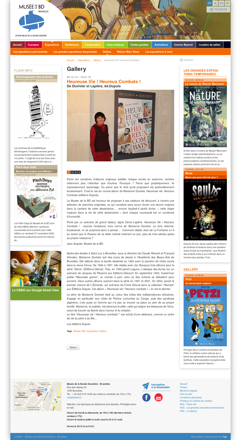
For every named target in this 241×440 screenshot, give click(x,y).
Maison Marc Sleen (128, 51)
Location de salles (209, 44)
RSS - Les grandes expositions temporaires (202, 407)
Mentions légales (188, 390)
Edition (103, 331)
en (221, 3)
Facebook (146, 397)
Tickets (221, 9)
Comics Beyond (183, 44)
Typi (225, 436)
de (227, 3)
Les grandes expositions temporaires (75, 51)
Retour (73, 347)
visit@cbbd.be (74, 397)
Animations (161, 44)
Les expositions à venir (158, 51)
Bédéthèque (72, 44)
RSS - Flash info (188, 404)
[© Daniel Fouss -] (120, 125)
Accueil (17, 44)
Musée (77, 331)
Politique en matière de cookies (196, 400)
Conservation (93, 44)
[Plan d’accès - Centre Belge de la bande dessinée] (37, 396)
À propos (33, 44)
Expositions (52, 44)
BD (83, 331)
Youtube (158, 397)
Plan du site (186, 394)
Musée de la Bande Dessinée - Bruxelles (40, 20)
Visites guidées (139, 44)
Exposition (92, 331)
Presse (183, 387)
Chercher (188, 59)
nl (215, 3)
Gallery (107, 51)
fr (209, 3)
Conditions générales (191, 397)
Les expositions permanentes (30, 51)
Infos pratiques (115, 44)
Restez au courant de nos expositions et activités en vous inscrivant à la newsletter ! (156, 386)
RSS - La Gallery (188, 410)
